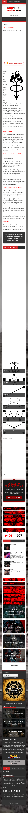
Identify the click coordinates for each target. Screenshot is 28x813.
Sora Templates (13, 802)
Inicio (15, 474)
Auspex (12, 569)
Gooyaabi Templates (14, 803)
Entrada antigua (21, 474)
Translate (14, 677)
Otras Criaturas (14, 665)
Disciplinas (13, 544)
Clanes (12, 561)
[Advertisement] (14, 45)
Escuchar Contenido (14, 63)
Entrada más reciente (8, 474)
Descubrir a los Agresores (14, 1)
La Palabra (19, 30)
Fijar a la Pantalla (14, 497)
